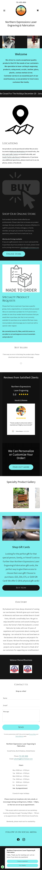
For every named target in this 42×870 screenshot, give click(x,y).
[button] (5, 10)
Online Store (13, 254)
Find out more (21, 467)
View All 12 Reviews (21, 400)
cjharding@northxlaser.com (29, 247)
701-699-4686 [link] (21, 2)
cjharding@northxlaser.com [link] (23, 759)
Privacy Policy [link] (32, 734)
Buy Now (21, 587)
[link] (21, 10)
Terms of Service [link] (19, 736)
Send (21, 727)
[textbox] (21, 697)
